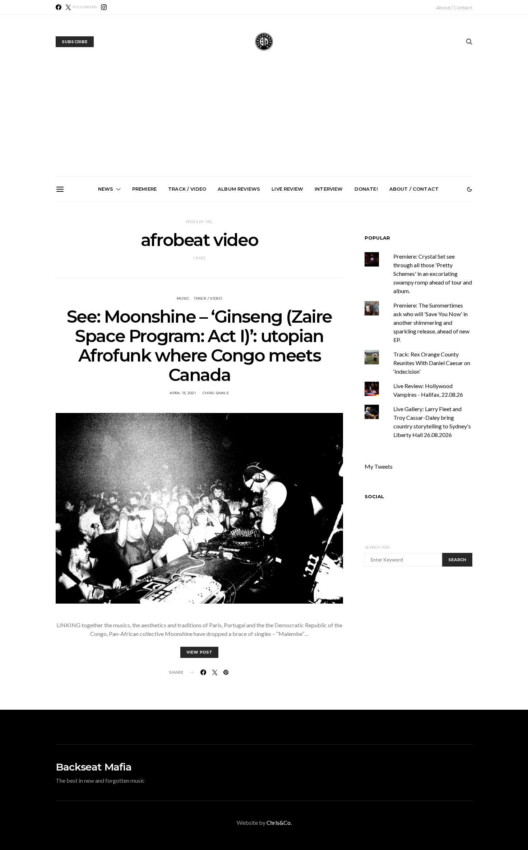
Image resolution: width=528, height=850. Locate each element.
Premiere (144, 189)
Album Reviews (239, 189)
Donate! (366, 189)
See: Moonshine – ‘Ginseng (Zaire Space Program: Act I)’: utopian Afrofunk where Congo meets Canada (199, 345)
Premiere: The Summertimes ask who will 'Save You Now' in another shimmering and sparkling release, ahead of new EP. (431, 322)
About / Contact (454, 7)
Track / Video (187, 189)
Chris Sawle (216, 393)
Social (374, 496)
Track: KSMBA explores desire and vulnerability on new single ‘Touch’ (267, 280)
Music (183, 298)
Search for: (377, 547)
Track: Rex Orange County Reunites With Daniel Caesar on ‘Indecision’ (431, 363)
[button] (469, 189)
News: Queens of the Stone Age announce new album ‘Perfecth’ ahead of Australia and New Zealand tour (348, 286)
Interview (329, 189)
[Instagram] (104, 7)
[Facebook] (58, 7)
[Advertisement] (264, 122)
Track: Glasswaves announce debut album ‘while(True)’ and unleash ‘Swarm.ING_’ (185, 283)
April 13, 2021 (183, 393)
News (106, 189)
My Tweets (379, 466)
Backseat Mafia (93, 767)
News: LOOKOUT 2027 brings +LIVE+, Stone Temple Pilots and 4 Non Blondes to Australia (105, 283)
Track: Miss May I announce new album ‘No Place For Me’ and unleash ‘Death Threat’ (429, 283)
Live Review (287, 189)
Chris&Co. (279, 822)
